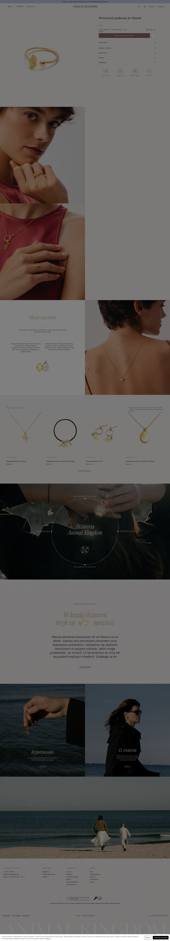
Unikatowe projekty (72, 877)
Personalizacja (94, 879)
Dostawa (101, 57)
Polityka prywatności (48, 874)
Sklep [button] (9, 6)
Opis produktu (103, 42)
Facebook (6, 916)
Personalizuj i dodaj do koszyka (124, 35)
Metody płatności (95, 874)
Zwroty (92, 882)
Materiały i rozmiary (105, 48)
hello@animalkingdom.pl (10, 874)
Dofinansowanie (71, 884)
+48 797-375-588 (8, 871)
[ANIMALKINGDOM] (85, 7)
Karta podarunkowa (72, 882)
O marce (68, 871)
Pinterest (26, 916)
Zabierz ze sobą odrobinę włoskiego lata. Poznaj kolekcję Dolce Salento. (85, 2)
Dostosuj (47, 938)
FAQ (91, 871)
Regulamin (45, 871)
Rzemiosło (69, 874)
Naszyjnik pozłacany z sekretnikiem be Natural (139, 461)
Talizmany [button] (20, 6)
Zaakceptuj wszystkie (160, 937)
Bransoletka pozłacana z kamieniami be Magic (60, 461)
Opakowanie (103, 53)
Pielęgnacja (102, 62)
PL (139, 6)
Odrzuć (148, 937)
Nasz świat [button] (30, 6)
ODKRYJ (42, 767)
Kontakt (68, 879)
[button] (12, 652)
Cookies (44, 877)
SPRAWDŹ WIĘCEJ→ (85, 471)
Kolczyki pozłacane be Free (94, 461)
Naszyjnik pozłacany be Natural (16, 461)
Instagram (16, 916)
